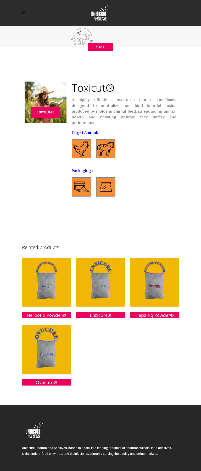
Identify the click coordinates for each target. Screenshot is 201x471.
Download (45, 112)
